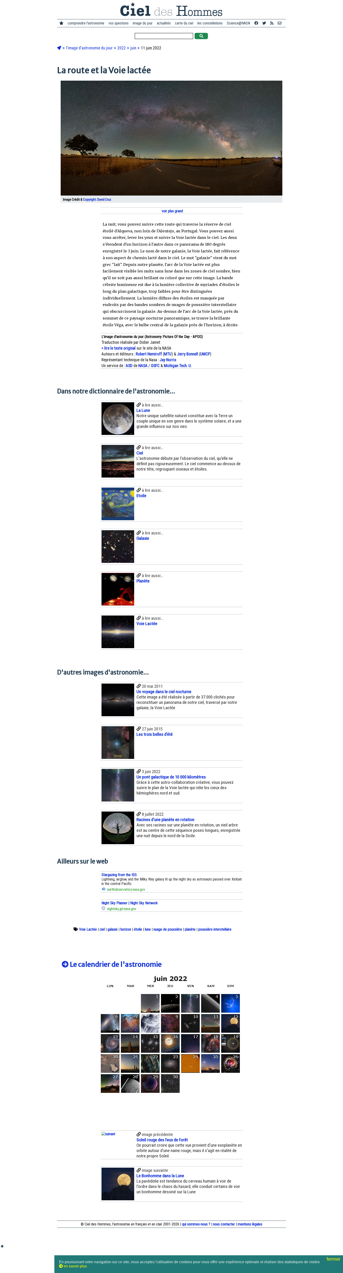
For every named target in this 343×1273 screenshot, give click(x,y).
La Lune (143, 410)
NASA (142, 365)
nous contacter (224, 1224)
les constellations (210, 23)
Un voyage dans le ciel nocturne (163, 691)
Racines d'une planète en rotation (165, 819)
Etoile (141, 495)
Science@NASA (238, 23)
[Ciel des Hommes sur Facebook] (256, 23)
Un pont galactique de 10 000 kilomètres (171, 777)
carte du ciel (184, 23)
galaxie (113, 929)
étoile (138, 929)
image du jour (143, 23)
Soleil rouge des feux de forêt (162, 1139)
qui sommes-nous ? (196, 1224)
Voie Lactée (146, 623)
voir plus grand (172, 211)
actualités (164, 23)
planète (190, 929)
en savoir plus (75, 1266)
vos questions (118, 23)
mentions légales (250, 1224)
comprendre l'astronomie (86, 23)
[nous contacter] (280, 23)
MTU (168, 354)
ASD (129, 365)
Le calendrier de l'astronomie (115, 964)
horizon (125, 929)
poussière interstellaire (214, 929)
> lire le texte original (119, 348)
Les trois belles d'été (154, 734)
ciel (102, 929)
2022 (122, 48)
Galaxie (142, 538)
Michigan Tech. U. (178, 365)
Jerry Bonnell (187, 354)
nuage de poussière (168, 929)
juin (133, 48)
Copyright (89, 200)
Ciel (139, 453)
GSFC (155, 365)
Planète (143, 581)
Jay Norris (168, 360)
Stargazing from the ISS (119, 875)
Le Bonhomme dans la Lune (160, 1175)
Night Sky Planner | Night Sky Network (130, 903)
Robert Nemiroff (149, 354)
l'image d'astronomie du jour (90, 48)
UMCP (205, 354)
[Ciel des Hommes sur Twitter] (264, 23)
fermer (334, 1259)
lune (148, 929)
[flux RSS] (272, 23)
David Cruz (104, 200)
